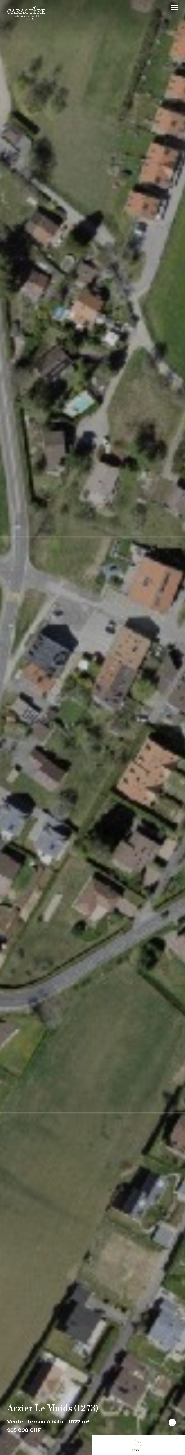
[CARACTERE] (26, 12)
